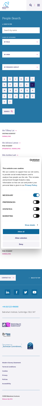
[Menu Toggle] (38, 5)
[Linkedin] (7, 294)
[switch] (36, 202)
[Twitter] (25, 294)
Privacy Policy (31, 185)
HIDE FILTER (8, 24)
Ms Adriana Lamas (10, 143)
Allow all (21, 232)
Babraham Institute (11, 5)
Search (7, 111)
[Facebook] (16, 294)
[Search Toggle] (31, 5)
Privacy (4, 375)
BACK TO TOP (35, 278)
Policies (5, 379)
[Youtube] (34, 294)
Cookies (5, 371)
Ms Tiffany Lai (8, 130)
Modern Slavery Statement (11, 363)
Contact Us (6, 278)
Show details (30, 225)
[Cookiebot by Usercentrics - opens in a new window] (29, 160)
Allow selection (21, 238)
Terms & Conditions (9, 367)
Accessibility (6, 384)
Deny (21, 244)
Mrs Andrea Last (9, 155)
